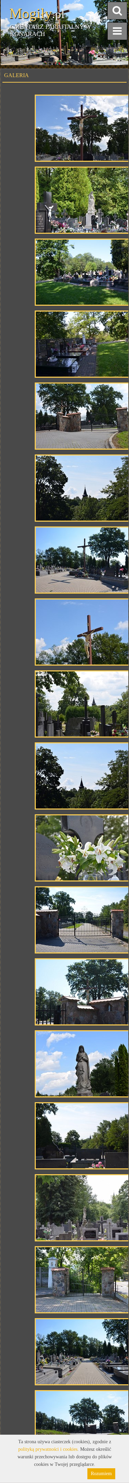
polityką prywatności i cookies (47, 1449)
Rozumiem (101, 1473)
